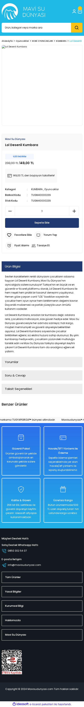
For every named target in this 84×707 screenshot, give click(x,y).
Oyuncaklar (51, 189)
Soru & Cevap (15, 375)
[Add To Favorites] (18, 235)
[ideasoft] (20, 704)
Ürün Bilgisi (12, 266)
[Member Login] (74, 11)
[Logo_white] (23, 11)
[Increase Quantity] (74, 211)
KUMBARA (37, 189)
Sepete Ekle (42, 222)
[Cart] (79, 11)
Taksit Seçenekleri (18, 389)
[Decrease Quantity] (10, 211)
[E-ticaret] (41, 704)
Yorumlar (11, 362)
